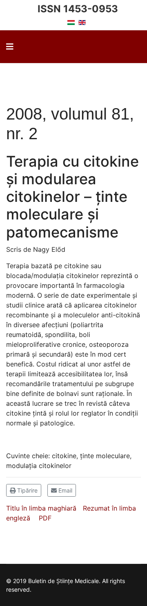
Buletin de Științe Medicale (68, 79)
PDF (45, 518)
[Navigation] (9, 46)
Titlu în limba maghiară (41, 508)
